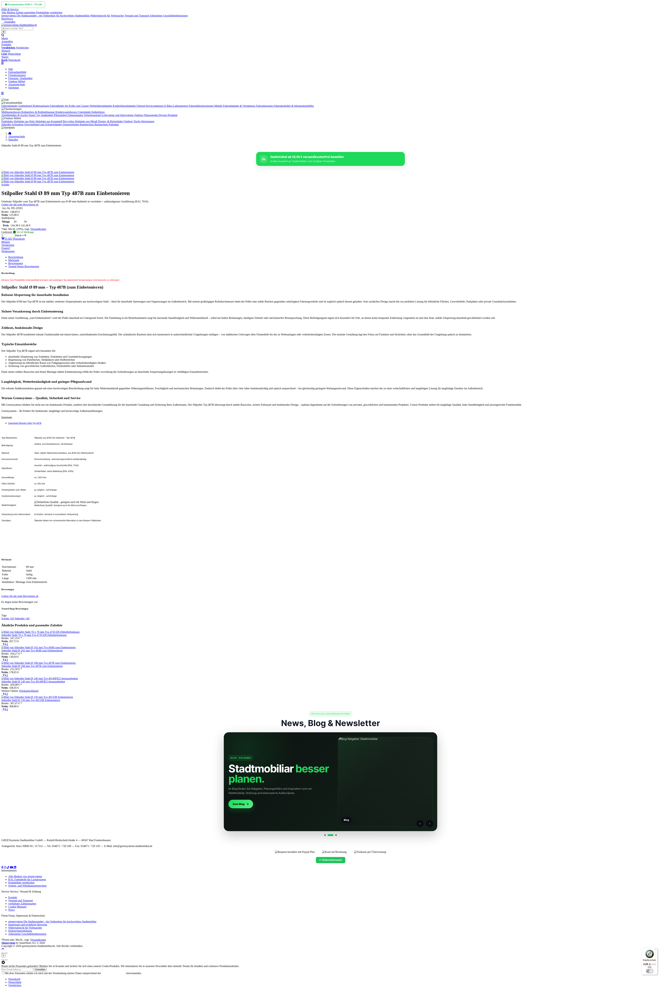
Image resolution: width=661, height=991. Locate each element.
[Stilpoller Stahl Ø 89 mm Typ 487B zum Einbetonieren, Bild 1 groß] (37, 172)
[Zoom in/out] (2, 953)
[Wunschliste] (2, 644)
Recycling (68, 121)
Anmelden (40, 969)
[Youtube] (12, 867)
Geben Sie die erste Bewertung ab (19, 204)
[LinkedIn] (15, 867)
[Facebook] (2, 867)
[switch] (649, 971)
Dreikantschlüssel (28, 690)
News (10, 18)
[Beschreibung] (7, 644)
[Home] (9, 133)
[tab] (14, 979)
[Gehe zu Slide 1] (325, 835)
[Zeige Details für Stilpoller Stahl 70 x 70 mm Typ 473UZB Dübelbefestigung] (40, 631)
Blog (4, 18)
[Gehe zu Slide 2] (328, 835)
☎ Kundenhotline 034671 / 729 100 (23, 4)
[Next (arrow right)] (6, 959)
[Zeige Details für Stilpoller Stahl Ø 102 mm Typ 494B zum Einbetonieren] (38, 647)
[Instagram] (5, 867)
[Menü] (655, 950)
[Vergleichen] (5, 644)
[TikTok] (8, 867)
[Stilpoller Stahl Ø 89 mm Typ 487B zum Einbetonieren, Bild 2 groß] (37, 175)
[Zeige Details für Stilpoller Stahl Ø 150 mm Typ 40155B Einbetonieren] (37, 697)
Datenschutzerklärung (113, 973)
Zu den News (241, 804)
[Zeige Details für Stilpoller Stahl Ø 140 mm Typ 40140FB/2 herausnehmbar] (39, 678)
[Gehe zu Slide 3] (334, 835)
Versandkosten (38, 229)
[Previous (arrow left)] (2, 959)
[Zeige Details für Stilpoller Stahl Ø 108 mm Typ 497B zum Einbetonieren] (38, 662)
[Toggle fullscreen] (6, 953)
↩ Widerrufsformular (330, 860)
